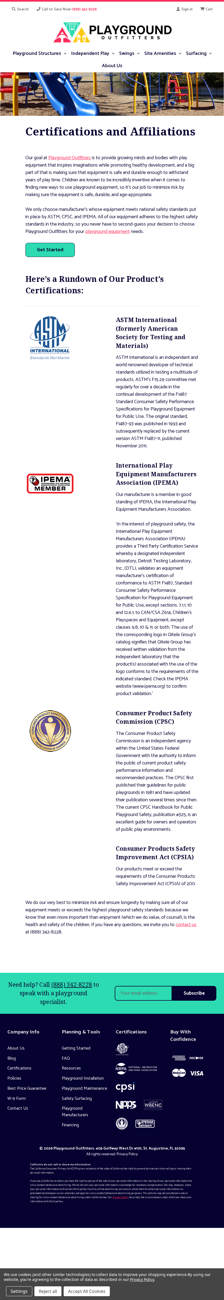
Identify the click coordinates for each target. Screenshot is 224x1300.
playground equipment (107, 231)
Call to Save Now (69, 9)
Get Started (50, 250)
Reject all (48, 1291)
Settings (19, 1291)
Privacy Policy (127, 1154)
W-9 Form (16, 1098)
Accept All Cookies (86, 1291)
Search (22, 9)
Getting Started (76, 1048)
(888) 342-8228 (71, 984)
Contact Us (17, 1108)
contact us (186, 925)
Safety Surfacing (77, 1098)
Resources (71, 1068)
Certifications (19, 1068)
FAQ (66, 1058)
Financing (70, 1125)
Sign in (187, 9)
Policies (14, 1078)
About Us (16, 1048)
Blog (11, 1058)
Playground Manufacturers (75, 1112)
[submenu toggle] (65, 53)
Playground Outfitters (69, 158)
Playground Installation (83, 1078)
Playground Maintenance (84, 1088)
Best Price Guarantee (26, 1088)
